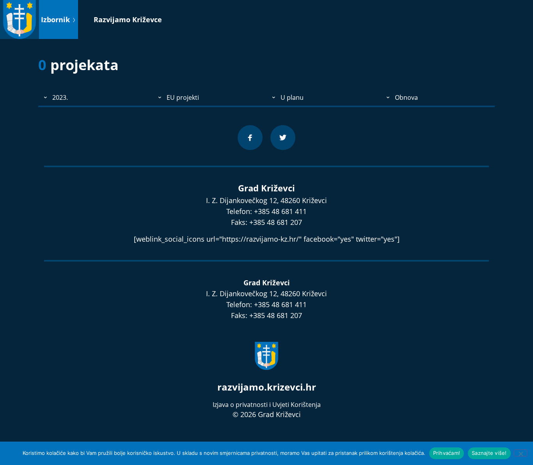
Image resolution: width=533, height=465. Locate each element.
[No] (520, 452)
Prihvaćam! (446, 453)
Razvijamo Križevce (128, 19)
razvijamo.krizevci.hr (266, 386)
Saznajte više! (489, 453)
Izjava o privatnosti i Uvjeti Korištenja (267, 404)
